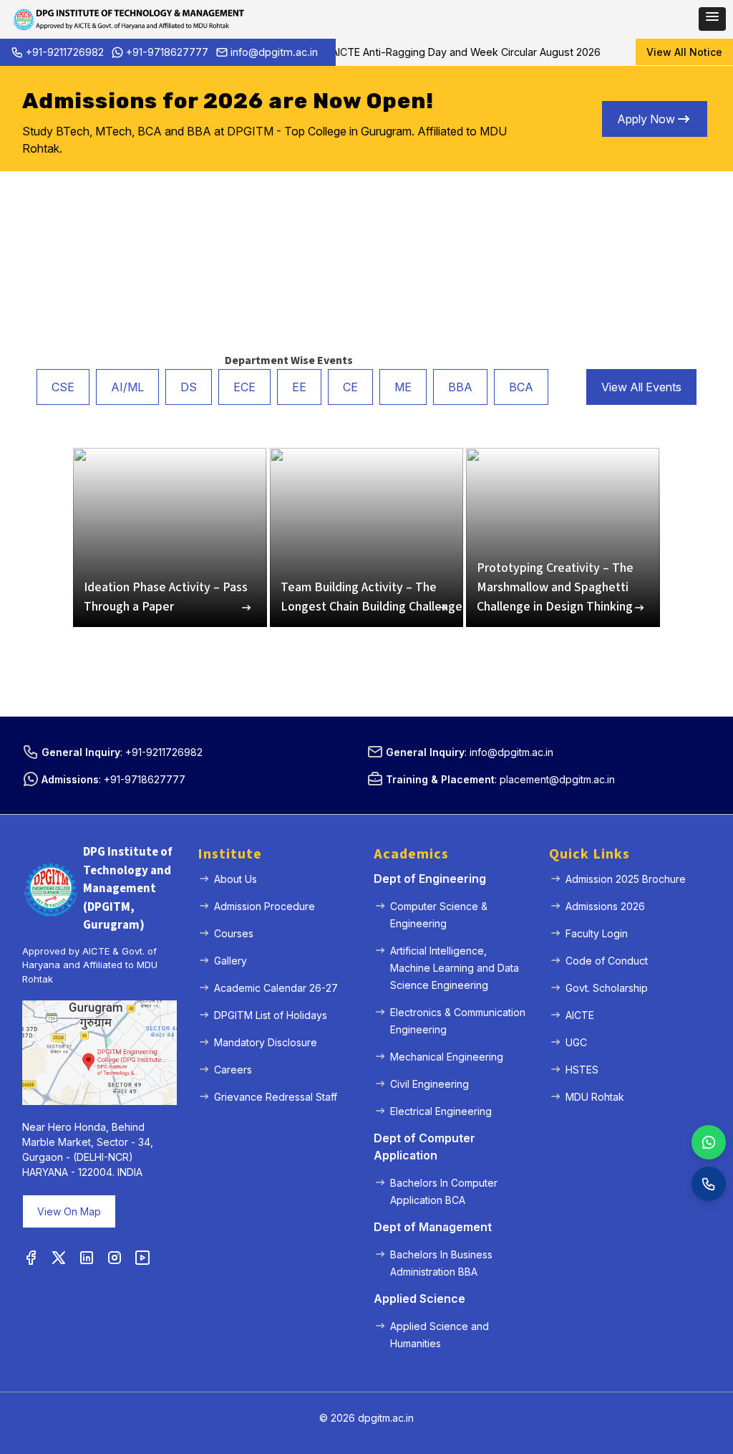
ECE (244, 387)
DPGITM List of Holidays (270, 1015)
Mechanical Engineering (446, 1057)
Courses (233, 933)
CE (350, 387)
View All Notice (684, 52)
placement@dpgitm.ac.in (557, 779)
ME (403, 387)
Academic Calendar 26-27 (276, 988)
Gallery (230, 961)
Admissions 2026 (605, 906)
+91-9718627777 (167, 52)
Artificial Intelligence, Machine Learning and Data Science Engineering (454, 967)
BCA (521, 387)
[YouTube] (142, 1258)
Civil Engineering (429, 1084)
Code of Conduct (606, 961)
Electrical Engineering (441, 1111)
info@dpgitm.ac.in (274, 52)
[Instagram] (114, 1258)
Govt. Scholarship (606, 988)
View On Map (69, 1211)
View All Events (641, 387)
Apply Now (646, 119)
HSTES (581, 1069)
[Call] (708, 1184)
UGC (576, 1042)
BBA (460, 387)
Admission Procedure (264, 906)
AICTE (579, 1015)
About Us (235, 879)
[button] (712, 19)
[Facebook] (30, 1258)
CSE (63, 387)
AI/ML (127, 387)
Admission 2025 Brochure (625, 879)
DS (188, 387)
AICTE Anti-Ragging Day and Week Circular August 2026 (449, 52)
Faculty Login (596, 933)
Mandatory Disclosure (265, 1042)
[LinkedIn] (86, 1258)
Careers (233, 1069)
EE (299, 387)
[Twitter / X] (58, 1258)
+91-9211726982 (65, 52)
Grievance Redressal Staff (275, 1097)
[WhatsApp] (708, 1142)
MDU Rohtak (594, 1097)
